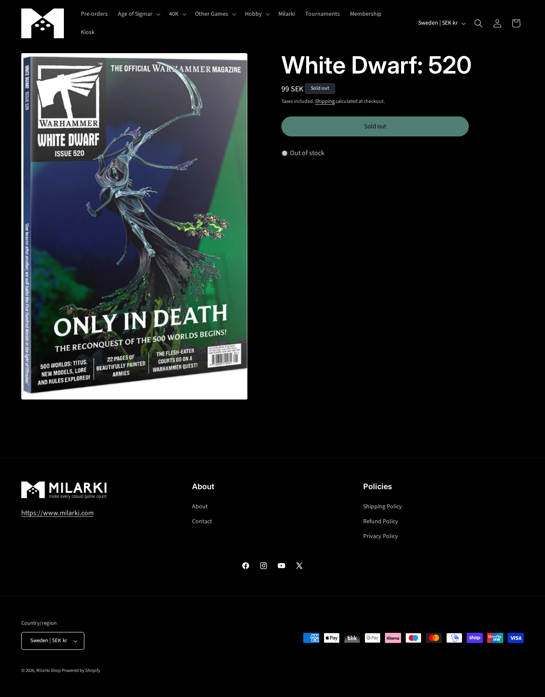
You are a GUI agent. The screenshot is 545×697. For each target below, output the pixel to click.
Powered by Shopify (81, 670)
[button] (138, 14)
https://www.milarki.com (57, 513)
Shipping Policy (382, 506)
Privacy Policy (380, 536)
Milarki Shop (48, 670)
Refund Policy (380, 521)
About (200, 506)
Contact (202, 521)
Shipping (325, 101)
